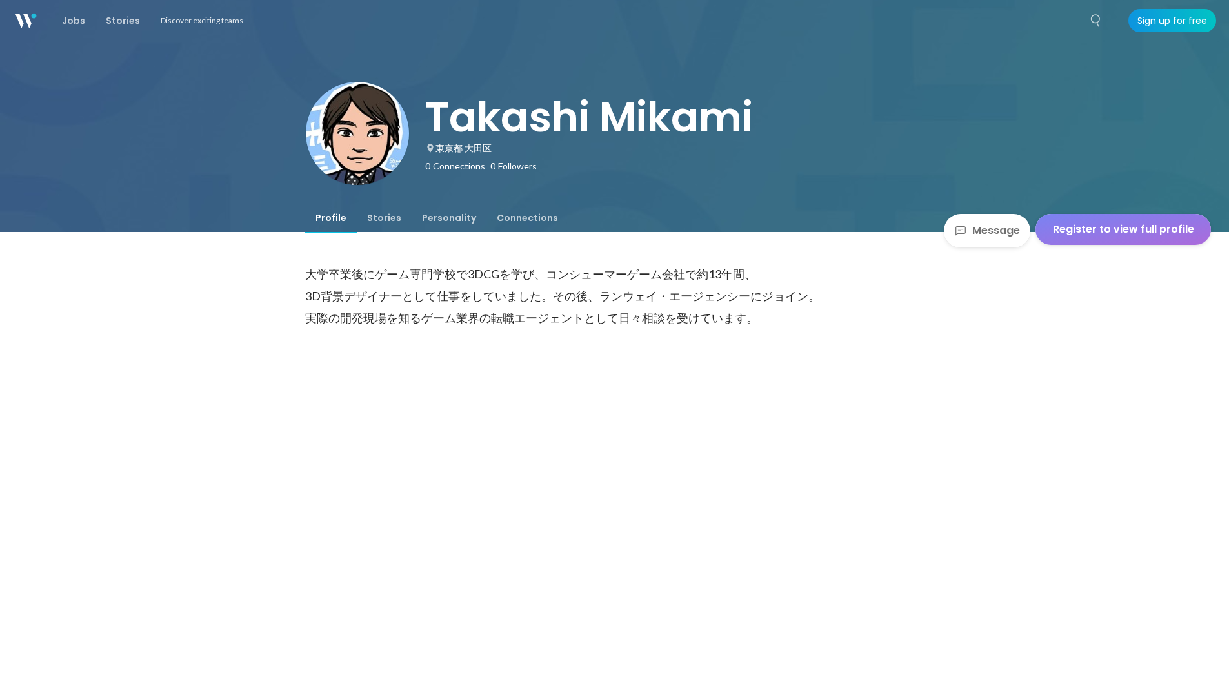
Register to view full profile (1123, 229)
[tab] (331, 217)
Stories (384, 217)
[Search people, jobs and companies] (1096, 21)
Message (996, 230)
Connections (527, 217)
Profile (330, 217)
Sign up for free (1172, 20)
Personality (449, 217)
